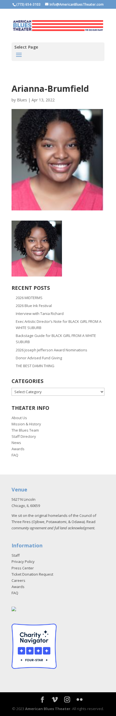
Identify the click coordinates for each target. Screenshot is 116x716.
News (16, 442)
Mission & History (26, 423)
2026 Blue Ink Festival (34, 305)
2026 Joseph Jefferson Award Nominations (51, 349)
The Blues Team (25, 430)
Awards (18, 448)
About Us (19, 417)
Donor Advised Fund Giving (39, 357)
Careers (18, 580)
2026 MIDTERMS (29, 297)
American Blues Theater (47, 708)
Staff (16, 555)
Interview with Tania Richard (40, 313)
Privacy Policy (23, 561)
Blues (22, 100)
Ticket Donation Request (32, 574)
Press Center (23, 568)
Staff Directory (24, 436)
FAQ (15, 455)
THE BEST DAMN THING (35, 365)
